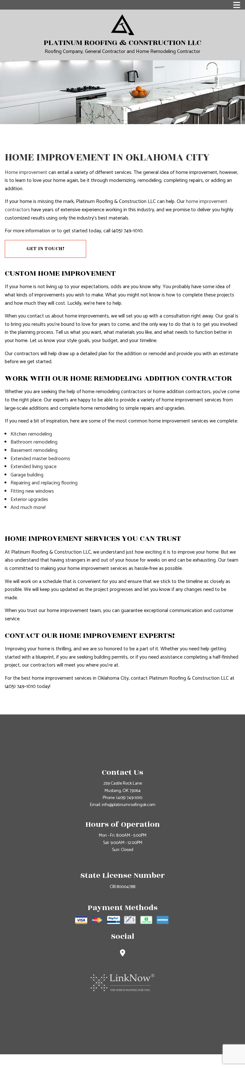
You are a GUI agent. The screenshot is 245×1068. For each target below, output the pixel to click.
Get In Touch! (45, 248)
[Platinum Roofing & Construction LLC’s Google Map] (122, 954)
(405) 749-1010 (129, 798)
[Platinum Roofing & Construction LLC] (122, 24)
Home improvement (26, 172)
